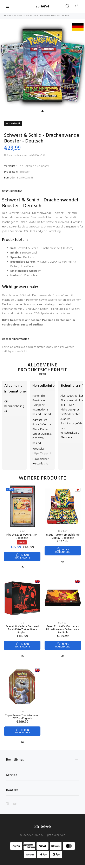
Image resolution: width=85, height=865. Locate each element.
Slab (22, 531)
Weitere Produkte (42, 478)
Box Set (62, 623)
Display (62, 531)
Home (7, 16)
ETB (22, 623)
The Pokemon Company (33, 166)
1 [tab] (42, 111)
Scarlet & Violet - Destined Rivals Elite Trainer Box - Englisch (22, 629)
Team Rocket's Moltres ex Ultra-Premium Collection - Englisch (62, 629)
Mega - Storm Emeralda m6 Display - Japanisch (62, 536)
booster (24, 172)
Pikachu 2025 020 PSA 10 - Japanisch (22, 536)
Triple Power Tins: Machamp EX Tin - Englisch (22, 717)
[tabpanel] (42, 65)
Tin (22, 712)
